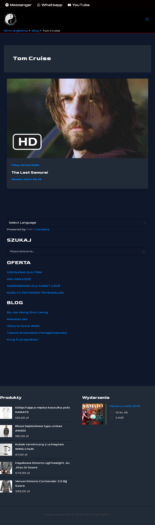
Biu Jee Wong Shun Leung (27, 312)
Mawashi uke (17, 319)
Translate (41, 229)
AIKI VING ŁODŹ (19, 279)
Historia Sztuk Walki (23, 326)
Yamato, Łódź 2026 (124, 406)
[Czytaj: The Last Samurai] (77, 118)
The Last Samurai (29, 172)
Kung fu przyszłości (22, 339)
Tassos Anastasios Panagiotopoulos (37, 333)
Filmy (15, 165)
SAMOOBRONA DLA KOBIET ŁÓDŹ (33, 286)
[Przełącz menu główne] (147, 19)
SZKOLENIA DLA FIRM (24, 272)
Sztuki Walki (30, 165)
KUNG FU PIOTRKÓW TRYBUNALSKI (35, 293)
